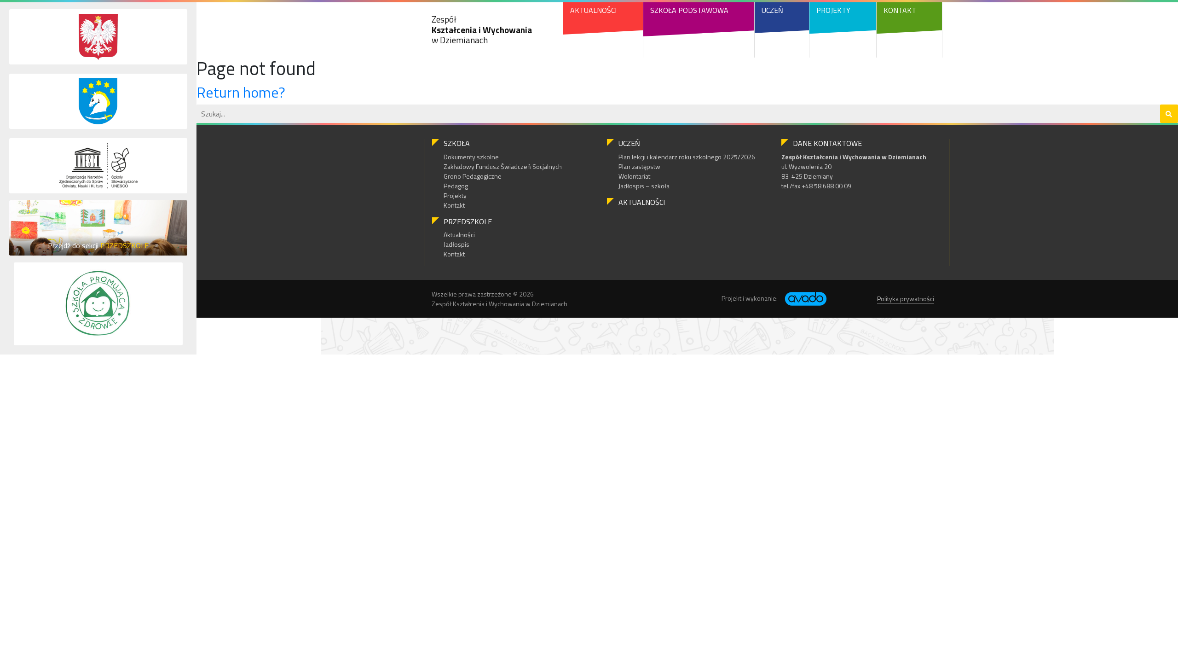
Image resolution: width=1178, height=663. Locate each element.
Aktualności (593, 10)
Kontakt (900, 10)
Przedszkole (468, 221)
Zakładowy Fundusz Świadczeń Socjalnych (503, 166)
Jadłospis (456, 244)
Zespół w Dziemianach (482, 29)
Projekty (833, 10)
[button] (1169, 114)
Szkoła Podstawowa (689, 10)
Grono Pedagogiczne (473, 176)
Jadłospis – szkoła (644, 186)
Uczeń (772, 10)
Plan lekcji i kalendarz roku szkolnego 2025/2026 (686, 157)
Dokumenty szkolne (471, 157)
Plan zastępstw (639, 166)
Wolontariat (634, 176)
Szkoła (457, 143)
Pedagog (456, 186)
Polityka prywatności (905, 298)
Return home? (240, 92)
